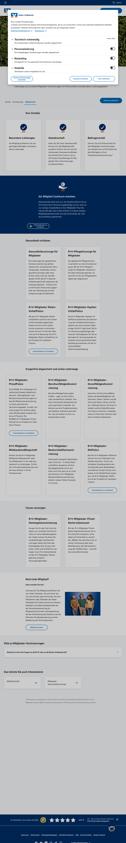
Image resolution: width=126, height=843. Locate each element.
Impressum (39, 31)
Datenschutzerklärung (21, 31)
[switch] (112, 48)
